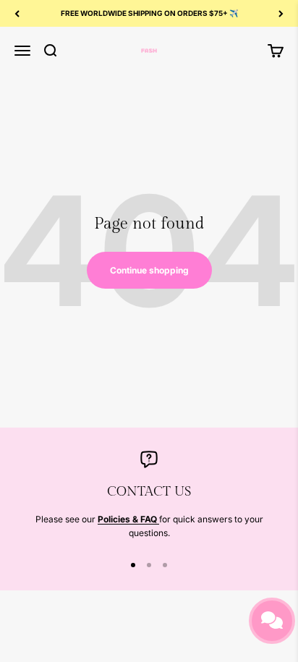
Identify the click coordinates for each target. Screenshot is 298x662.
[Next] (281, 13)
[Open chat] (272, 621)
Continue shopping (149, 270)
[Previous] (17, 13)
